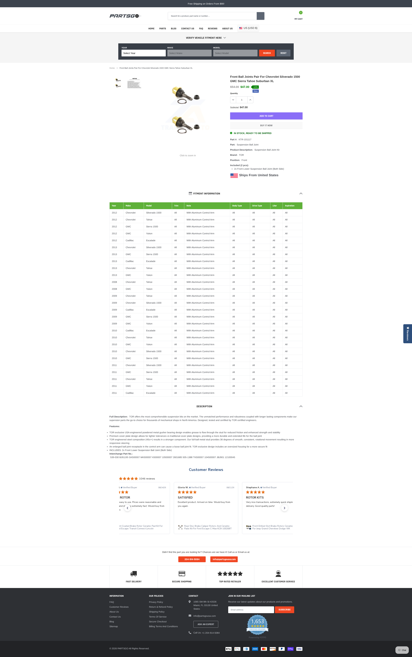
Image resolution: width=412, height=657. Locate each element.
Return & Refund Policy (161, 607)
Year (124, 48)
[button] (127, 508)
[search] (260, 16)
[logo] (125, 15)
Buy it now (266, 125)
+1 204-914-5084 (211, 633)
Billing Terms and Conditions (163, 626)
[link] (118, 84)
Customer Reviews (206, 469)
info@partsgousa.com (204, 616)
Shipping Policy (156, 611)
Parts (162, 28)
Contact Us (187, 28)
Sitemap (113, 626)
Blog (173, 28)
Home (151, 28)
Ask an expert (206, 624)
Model (216, 48)
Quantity (234, 93)
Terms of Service (158, 616)
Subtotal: (234, 107)
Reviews (212, 28)
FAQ (201, 28)
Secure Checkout (158, 621)
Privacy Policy (156, 602)
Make (170, 48)
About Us (227, 28)
